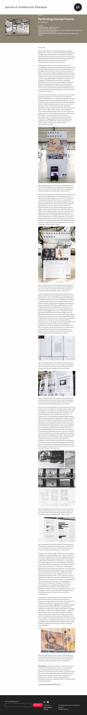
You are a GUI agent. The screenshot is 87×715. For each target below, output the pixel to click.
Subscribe (37, 705)
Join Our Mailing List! (11, 701)
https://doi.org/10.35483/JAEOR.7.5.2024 (49, 684)
